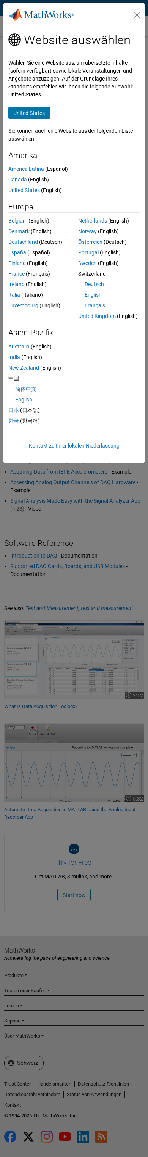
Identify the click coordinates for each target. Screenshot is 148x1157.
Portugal (88, 252)
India (14, 357)
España (17, 252)
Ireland (16, 284)
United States (24, 190)
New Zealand (23, 368)
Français (95, 305)
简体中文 (25, 389)
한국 (13, 421)
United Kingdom (97, 316)
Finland (17, 263)
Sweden (87, 263)
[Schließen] (137, 15)
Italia (14, 295)
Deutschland (23, 242)
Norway (87, 231)
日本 (13, 410)
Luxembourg (23, 305)
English (93, 295)
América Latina (26, 169)
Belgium (17, 221)
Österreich (90, 242)
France (16, 274)
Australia (19, 347)
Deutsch (94, 284)
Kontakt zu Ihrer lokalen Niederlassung (74, 446)
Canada (17, 180)
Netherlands (92, 221)
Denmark (19, 231)
